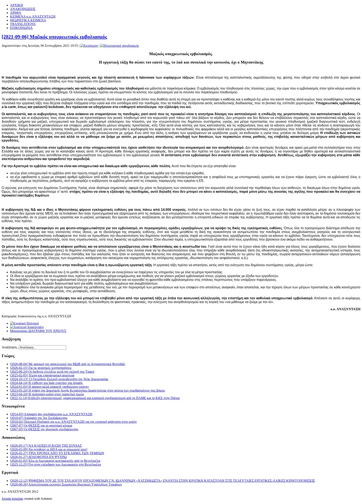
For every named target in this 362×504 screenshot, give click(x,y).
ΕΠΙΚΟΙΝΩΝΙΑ (21, 28)
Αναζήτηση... (10, 347)
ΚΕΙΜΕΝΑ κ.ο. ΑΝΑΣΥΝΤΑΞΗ (33, 16)
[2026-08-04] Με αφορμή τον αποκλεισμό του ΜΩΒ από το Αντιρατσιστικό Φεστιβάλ (67, 364)
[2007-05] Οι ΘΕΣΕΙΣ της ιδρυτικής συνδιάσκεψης (44, 429)
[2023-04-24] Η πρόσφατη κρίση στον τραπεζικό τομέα (47, 394)
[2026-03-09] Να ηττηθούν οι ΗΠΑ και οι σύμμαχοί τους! (48, 449)
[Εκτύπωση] (89, 45)
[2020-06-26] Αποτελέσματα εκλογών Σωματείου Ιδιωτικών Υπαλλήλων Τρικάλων (66, 484)
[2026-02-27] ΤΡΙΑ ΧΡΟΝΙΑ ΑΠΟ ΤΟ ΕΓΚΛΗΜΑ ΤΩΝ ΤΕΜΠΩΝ (57, 453)
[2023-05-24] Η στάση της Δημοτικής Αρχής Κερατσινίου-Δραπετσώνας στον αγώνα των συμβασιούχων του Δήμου (87, 390)
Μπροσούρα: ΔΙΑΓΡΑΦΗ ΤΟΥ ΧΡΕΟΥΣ (38, 331)
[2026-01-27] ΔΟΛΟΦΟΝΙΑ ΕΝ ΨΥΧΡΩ (38, 457)
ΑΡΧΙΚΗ (16, 5)
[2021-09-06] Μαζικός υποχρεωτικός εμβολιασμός (54, 36)
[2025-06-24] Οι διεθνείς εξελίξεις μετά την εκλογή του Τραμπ (52, 371)
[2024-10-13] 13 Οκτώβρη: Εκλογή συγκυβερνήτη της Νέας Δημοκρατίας (59, 379)
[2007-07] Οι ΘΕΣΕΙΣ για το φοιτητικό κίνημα (41, 425)
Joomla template (12, 498)
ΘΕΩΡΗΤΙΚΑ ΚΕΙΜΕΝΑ (28, 20)
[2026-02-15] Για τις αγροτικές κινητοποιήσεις (40, 368)
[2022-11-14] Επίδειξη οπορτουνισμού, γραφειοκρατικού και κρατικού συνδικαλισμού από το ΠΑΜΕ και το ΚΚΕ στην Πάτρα (95, 398)
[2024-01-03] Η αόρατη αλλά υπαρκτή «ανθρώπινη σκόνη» (49, 386)
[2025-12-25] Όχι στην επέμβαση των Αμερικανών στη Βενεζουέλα (55, 464)
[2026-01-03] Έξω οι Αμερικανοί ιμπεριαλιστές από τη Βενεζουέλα (55, 460)
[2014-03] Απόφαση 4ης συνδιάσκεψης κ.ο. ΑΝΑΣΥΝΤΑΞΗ (51, 414)
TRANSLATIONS (23, 24)
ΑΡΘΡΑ (15, 12)
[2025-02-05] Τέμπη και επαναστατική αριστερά (42, 375)
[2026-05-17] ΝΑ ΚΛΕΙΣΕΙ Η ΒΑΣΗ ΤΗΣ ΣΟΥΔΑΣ (46, 445)
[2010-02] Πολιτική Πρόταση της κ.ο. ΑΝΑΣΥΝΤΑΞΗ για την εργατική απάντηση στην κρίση (73, 421)
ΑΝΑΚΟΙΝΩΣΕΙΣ (22, 9)
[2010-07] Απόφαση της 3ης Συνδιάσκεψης (38, 418)
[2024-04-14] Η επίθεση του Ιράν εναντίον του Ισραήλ (46, 383)
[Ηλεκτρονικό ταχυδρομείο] (119, 45)
